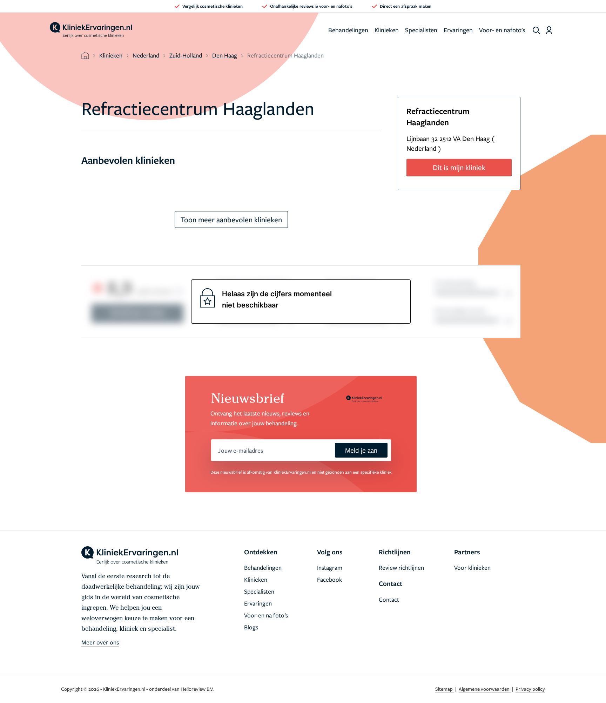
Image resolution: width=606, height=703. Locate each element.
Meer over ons (100, 642)
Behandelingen (348, 30)
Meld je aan (361, 450)
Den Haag (224, 55)
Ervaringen (458, 30)
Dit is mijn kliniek (459, 167)
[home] (91, 30)
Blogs (251, 627)
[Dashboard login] (549, 30)
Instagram (329, 567)
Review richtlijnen (401, 567)
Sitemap (444, 688)
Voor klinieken (472, 567)
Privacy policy (530, 688)
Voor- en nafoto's (502, 30)
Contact (389, 599)
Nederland (146, 55)
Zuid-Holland (185, 55)
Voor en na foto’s (266, 615)
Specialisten (421, 30)
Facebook (329, 579)
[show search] (536, 30)
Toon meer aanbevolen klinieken (231, 219)
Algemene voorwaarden (485, 688)
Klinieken (387, 30)
